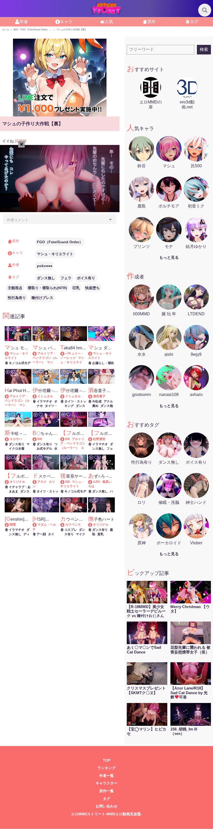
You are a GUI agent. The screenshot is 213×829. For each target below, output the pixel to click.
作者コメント (18, 220)
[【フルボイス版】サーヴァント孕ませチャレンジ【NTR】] (64, 439)
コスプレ (70, 530)
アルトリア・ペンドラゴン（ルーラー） (44, 358)
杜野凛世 (99, 439)
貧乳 (100, 534)
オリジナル (17, 482)
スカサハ (16, 439)
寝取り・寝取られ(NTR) (47, 288)
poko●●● (44, 266)
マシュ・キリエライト (55, 254)
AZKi (96, 482)
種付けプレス (42, 298)
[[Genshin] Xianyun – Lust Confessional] (9, 524)
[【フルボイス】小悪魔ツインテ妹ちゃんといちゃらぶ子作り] (9, 482)
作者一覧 (106, 776)
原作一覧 (106, 791)
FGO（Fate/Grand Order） (60, 242)
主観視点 (15, 288)
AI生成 (97, 401)
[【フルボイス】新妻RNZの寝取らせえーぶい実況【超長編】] (92, 439)
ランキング (106, 768)
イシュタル (45, 396)
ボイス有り (86, 278)
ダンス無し (46, 278)
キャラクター (106, 783)
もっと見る (169, 257)
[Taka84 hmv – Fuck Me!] (64, 353)
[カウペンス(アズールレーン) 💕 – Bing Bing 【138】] (64, 524)
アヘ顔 (41, 534)
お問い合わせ (106, 806)
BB (39, 439)
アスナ (42, 482)
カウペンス (73, 524)
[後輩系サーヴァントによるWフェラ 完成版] (64, 482)
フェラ (66, 278)
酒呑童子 (99, 396)
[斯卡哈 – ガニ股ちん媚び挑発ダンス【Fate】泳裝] (9, 439)
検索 (204, 49)
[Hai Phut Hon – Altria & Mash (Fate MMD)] (9, 396)
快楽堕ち (92, 288)
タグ (106, 799)
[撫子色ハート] (92, 524)
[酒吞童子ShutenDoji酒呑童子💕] (92, 396)
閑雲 (13, 524)
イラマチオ (44, 401)
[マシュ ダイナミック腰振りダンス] (92, 353)
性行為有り (17, 298)
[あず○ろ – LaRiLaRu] (92, 482)
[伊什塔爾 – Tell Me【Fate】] (64, 396)
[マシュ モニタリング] (9, 353)
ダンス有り (16, 444)
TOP (106, 760)
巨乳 (76, 288)
